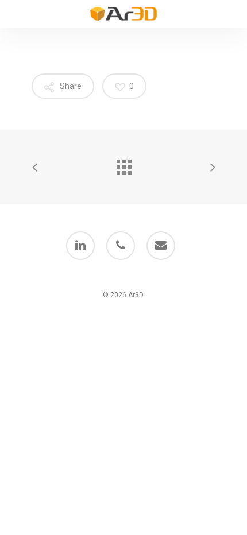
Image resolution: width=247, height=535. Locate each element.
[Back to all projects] (123, 164)
